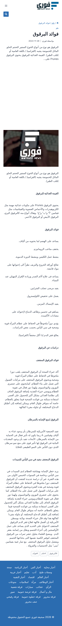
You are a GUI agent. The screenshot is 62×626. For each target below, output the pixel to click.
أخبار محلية (49, 567)
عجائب (39, 587)
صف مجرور (31, 601)
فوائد (35, 553)
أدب (34, 572)
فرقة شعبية (16, 587)
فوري (44, 41)
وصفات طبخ (45, 572)
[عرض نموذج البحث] (6, 14)
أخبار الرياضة (21, 567)
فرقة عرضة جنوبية (27, 591)
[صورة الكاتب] (57, 41)
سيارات (29, 587)
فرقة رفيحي (12, 596)
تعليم (26, 572)
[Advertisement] (31, 97)
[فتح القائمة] (6, 5)
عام (57, 28)
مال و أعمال (45, 591)
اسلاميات (24, 582)
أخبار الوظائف (46, 582)
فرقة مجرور (49, 596)
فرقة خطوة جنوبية (31, 596)
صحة (9, 567)
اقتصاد (31, 577)
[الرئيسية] (58, 23)
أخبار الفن (36, 567)
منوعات (12, 582)
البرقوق (53, 553)
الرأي (48, 587)
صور (12, 591)
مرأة (33, 582)
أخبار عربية (15, 572)
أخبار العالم (43, 577)
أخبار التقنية (19, 577)
